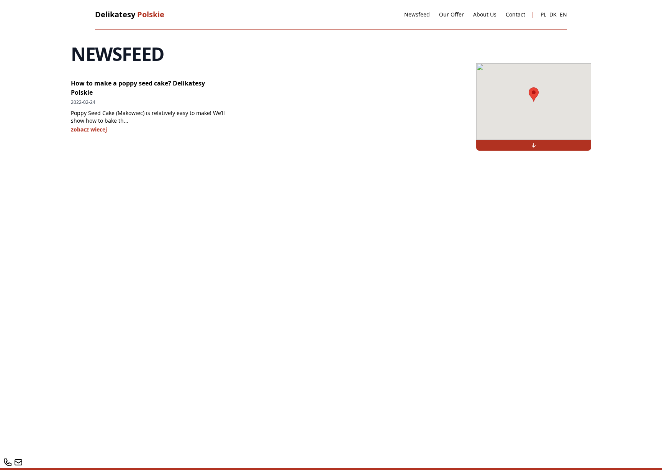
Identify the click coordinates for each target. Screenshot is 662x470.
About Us (484, 14)
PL (543, 14)
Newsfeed (417, 14)
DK (553, 14)
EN (563, 14)
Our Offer (451, 14)
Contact (515, 14)
